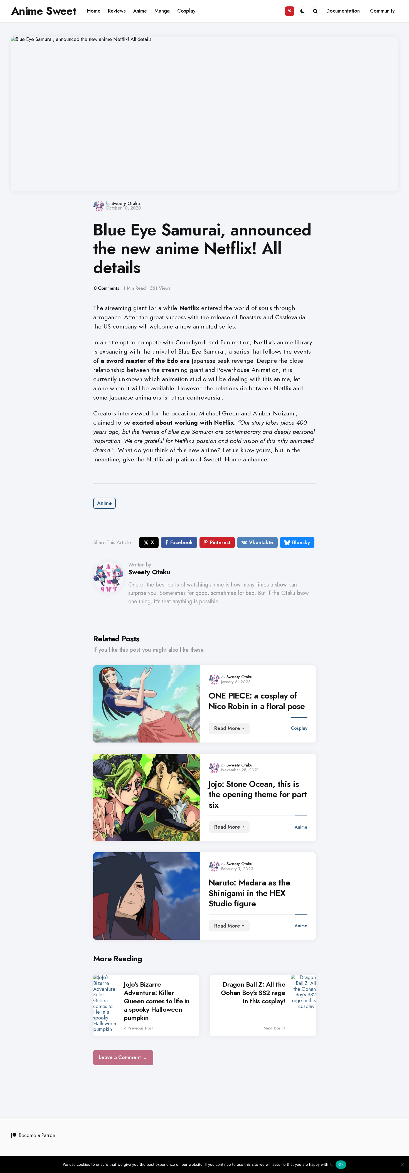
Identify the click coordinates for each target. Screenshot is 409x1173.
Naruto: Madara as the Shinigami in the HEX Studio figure (249, 893)
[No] (402, 1164)
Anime (104, 503)
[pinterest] (289, 11)
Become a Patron (37, 1135)
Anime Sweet (43, 11)
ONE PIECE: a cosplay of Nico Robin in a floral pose (257, 700)
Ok (340, 1164)
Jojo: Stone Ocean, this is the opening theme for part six (258, 794)
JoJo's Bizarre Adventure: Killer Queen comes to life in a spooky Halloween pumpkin (156, 1001)
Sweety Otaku (126, 203)
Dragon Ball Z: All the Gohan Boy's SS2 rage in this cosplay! (253, 992)
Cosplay (299, 728)
